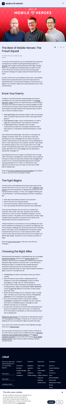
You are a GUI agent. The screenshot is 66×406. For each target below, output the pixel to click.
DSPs (29, 370)
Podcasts (40, 378)
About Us (51, 366)
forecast (4, 66)
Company (52, 362)
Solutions (30, 362)
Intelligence (19, 375)
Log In (50, 375)
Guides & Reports (43, 375)
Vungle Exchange (21, 370)
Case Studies (41, 370)
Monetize (18, 368)
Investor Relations (54, 368)
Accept (51, 402)
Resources (41, 362)
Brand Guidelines (54, 378)
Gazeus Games (30, 258)
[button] (62, 392)
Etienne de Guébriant (8, 258)
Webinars (40, 380)
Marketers (30, 366)
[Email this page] (55, 47)
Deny (59, 402)
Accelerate (19, 366)
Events (39, 373)
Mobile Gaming (32, 375)
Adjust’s (11, 103)
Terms (51, 387)
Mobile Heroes (42, 382)
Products (19, 362)
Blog (39, 368)
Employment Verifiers (55, 382)
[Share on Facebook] (63, 47)
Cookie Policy (21, 403)
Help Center (41, 366)
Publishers (30, 373)
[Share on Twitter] (58, 47)
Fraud (3, 57)
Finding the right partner (9, 317)
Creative (18, 373)
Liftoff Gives (52, 380)
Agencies (30, 368)
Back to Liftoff (3, 3)
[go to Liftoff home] (14, 4)
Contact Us (52, 373)
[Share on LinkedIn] (60, 47)
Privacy (51, 385)
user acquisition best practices (19, 335)
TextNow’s (36, 188)
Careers (51, 370)
